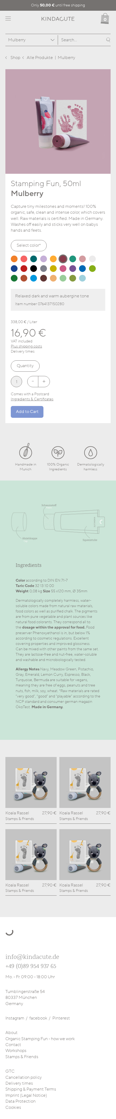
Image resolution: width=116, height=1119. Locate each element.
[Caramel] (24, 278)
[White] (92, 259)
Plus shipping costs (26, 346)
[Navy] (14, 268)
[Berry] (24, 259)
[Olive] (72, 278)
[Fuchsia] (63, 268)
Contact (13, 1045)
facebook (38, 1018)
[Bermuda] (72, 259)
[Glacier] (82, 278)
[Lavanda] (43, 259)
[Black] (33, 268)
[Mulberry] (63, 259)
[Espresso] (43, 278)
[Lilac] (72, 268)
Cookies (13, 1107)
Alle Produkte (40, 58)
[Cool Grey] (43, 268)
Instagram (14, 1018)
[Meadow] (14, 278)
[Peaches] (53, 278)
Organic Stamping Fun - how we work (40, 1039)
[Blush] (82, 259)
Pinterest (61, 1018)
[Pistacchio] (92, 268)
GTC (10, 1071)
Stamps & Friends (21, 1057)
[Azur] (82, 268)
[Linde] (63, 278)
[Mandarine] (14, 259)
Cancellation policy (23, 1077)
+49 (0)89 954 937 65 (30, 966)
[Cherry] (24, 268)
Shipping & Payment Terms (30, 1089)
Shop (15, 58)
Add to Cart (27, 412)
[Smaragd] (33, 259)
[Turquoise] (33, 278)
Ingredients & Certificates (32, 399)
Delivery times (19, 1083)
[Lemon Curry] (53, 268)
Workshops (15, 1051)
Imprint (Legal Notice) (26, 1095)
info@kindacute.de (32, 957)
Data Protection (20, 1101)
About (11, 1033)
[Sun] (53, 259)
